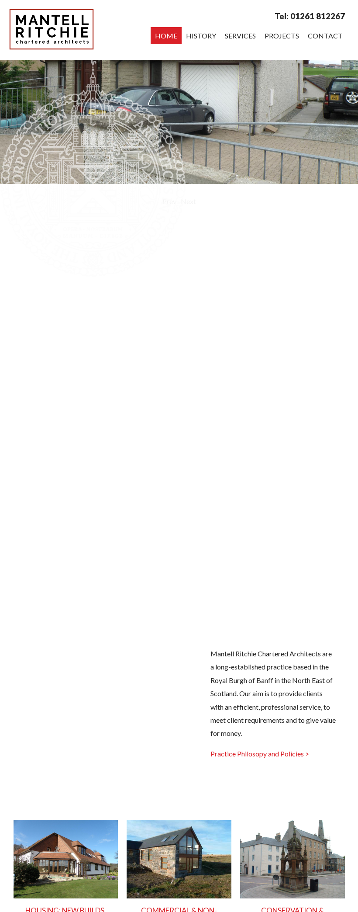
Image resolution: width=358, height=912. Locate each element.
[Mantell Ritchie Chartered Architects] (51, 47)
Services (240, 35)
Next (188, 201)
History (201, 35)
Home (166, 35)
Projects (282, 35)
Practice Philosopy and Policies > (259, 753)
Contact (325, 35)
